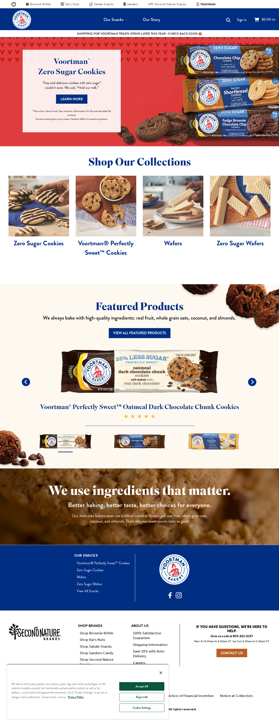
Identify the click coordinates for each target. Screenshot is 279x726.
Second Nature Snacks (170, 4)
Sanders (132, 4)
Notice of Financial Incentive (190, 696)
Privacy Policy (76, 697)
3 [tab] (144, 463)
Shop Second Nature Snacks (97, 661)
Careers (139, 663)
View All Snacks (88, 591)
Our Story (151, 19)
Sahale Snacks (103, 4)
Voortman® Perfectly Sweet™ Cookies (103, 563)
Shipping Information (150, 645)
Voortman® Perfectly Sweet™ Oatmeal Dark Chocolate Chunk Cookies (139, 407)
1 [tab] (135, 463)
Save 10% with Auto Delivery (149, 653)
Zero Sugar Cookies (90, 570)
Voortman (208, 4)
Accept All (142, 686)
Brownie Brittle (40, 4)
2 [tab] (139, 463)
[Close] (161, 673)
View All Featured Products (139, 332)
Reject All (142, 697)
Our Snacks (114, 19)
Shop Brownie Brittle (96, 633)
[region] (88, 691)
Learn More (72, 99)
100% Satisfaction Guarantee (147, 635)
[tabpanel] (139, 382)
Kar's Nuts (72, 4)
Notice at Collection (236, 696)
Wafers (81, 577)
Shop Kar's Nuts (92, 640)
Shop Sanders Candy (96, 653)
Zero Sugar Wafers (89, 584)
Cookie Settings (142, 708)
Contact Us (232, 653)
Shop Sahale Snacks (96, 646)
